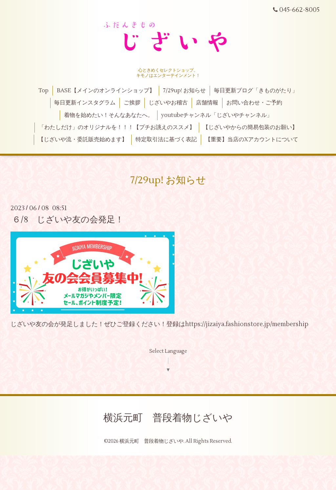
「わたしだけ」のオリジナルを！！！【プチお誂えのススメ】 (117, 127)
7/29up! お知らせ (184, 90)
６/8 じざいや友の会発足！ (68, 219)
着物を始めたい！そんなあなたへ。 (108, 115)
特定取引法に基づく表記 (166, 139)
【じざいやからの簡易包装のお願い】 (250, 127)
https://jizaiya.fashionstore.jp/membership (246, 324)
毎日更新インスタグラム (85, 102)
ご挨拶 (132, 102)
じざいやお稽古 (168, 102)
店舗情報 (207, 102)
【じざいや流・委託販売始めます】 (82, 139)
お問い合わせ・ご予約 (254, 102)
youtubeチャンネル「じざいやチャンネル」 (216, 115)
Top (43, 90)
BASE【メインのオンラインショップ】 (106, 90)
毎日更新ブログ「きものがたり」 (256, 90)
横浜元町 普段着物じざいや (168, 418)
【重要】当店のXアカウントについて (251, 139)
